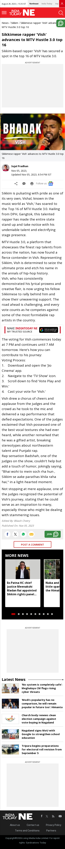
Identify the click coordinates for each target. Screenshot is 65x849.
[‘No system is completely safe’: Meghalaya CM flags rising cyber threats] (10, 688)
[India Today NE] (23, 12)
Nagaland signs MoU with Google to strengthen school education (41, 734)
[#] (23, 534)
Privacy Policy (53, 825)
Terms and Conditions (27, 830)
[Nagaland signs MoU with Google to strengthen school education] (10, 734)
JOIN (49, 534)
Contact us (33, 825)
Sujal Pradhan (19, 166)
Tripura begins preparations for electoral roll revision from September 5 (42, 749)
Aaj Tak (58, 4)
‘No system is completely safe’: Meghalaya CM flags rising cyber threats (42, 688)
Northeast (33, 4)
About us (15, 825)
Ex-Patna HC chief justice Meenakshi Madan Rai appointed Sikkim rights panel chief (22, 588)
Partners (51, 830)
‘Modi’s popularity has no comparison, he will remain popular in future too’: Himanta (42, 703)
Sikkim (14, 23)
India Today (47, 4)
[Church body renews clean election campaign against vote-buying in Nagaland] (10, 719)
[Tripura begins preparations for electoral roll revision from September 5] (10, 749)
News (5, 23)
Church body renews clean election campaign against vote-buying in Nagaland (39, 718)
